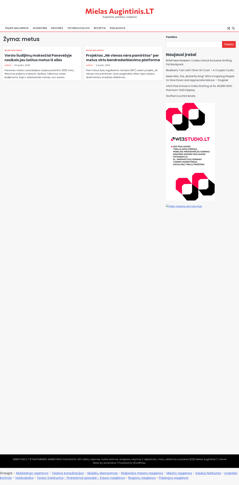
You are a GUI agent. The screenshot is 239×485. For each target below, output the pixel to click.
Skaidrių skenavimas (102, 473)
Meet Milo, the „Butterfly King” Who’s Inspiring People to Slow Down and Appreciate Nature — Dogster (200, 78)
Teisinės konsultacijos (68, 473)
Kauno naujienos (112, 478)
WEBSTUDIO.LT (21, 459)
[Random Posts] (228, 28)
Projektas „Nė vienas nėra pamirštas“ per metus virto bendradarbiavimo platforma (123, 57)
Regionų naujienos (142, 478)
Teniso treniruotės (50, 478)
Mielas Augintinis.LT (119, 10)
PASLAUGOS (117, 28)
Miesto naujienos (179, 473)
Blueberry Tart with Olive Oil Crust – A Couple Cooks (200, 70)
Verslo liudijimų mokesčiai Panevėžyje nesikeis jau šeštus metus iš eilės (38, 57)
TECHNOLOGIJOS (78, 28)
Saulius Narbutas (208, 473)
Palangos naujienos (173, 478)
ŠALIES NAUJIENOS (17, 28)
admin (8, 65)
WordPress (139, 462)
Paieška (171, 37)
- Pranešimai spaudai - (82, 478)
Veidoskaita (24, 478)
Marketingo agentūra (32, 473)
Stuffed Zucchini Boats (180, 96)
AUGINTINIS (40, 28)
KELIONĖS (57, 28)
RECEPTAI (100, 28)
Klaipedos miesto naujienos (142, 473)
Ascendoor (109, 462)
